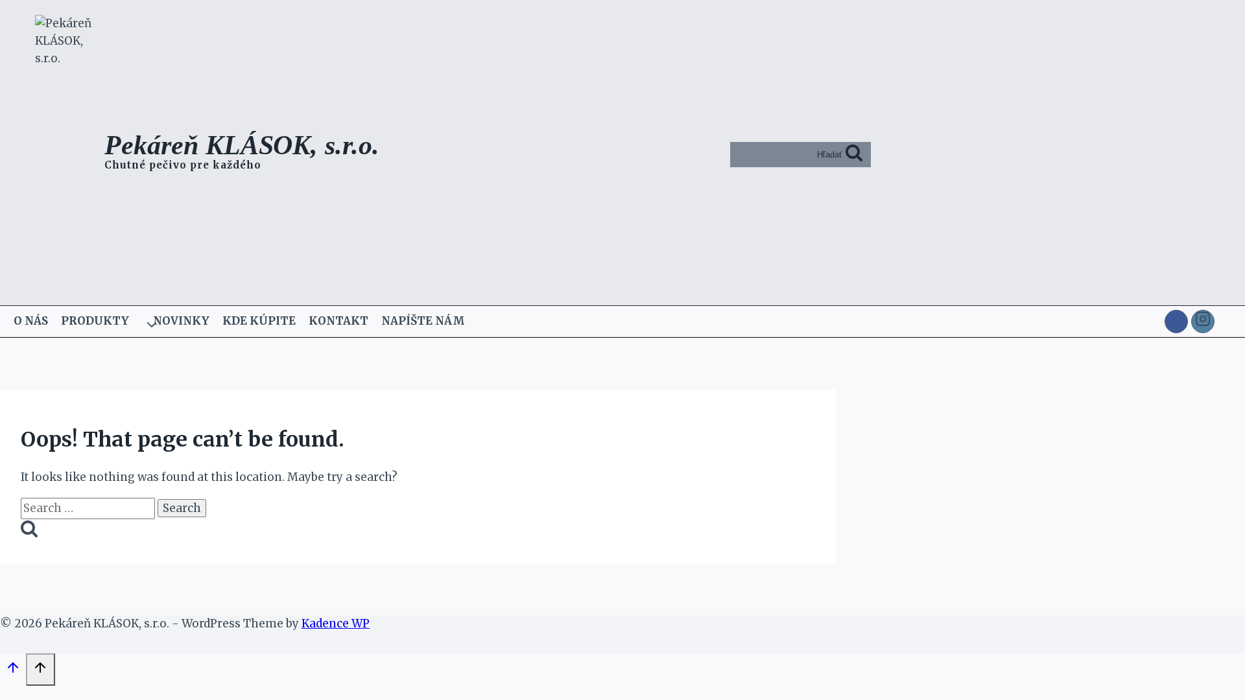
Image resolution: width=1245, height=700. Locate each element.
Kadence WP (336, 623)
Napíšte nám (423, 321)
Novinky (181, 321)
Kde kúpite (259, 321)
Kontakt (338, 321)
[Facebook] (1176, 321)
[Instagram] (1203, 321)
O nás (31, 321)
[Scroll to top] (13, 670)
